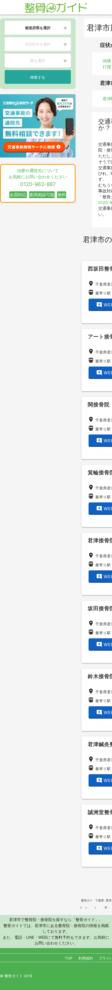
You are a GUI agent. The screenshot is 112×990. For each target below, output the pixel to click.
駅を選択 (37, 60)
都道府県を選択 (38, 28)
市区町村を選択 (38, 44)
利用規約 (85, 958)
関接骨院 (99, 404)
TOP (68, 958)
